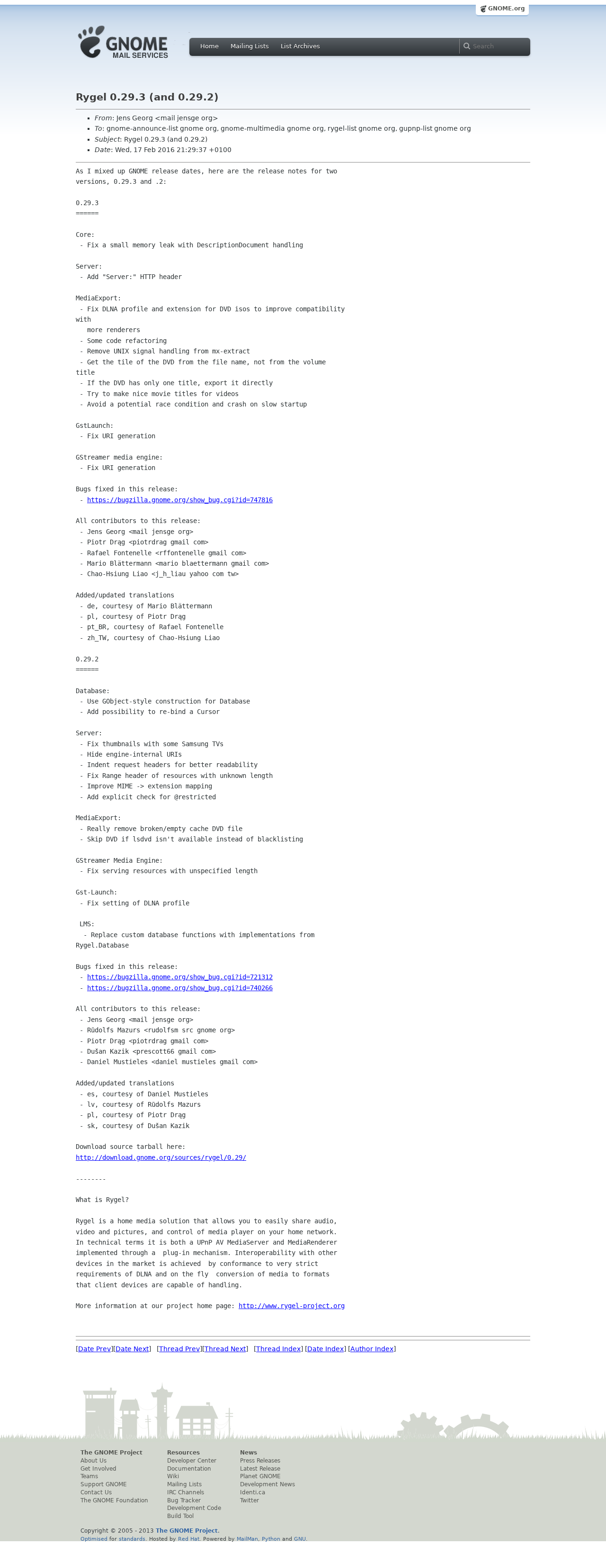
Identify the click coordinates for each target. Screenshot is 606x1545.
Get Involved (98, 1468)
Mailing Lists (250, 46)
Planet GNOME (260, 1476)
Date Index (325, 1349)
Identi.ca (252, 1492)
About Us (93, 1460)
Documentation (189, 1468)
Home (209, 46)
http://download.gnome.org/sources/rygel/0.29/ (161, 1157)
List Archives (300, 46)
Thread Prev (179, 1349)
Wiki (173, 1476)
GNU (300, 1539)
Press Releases (260, 1460)
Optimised (93, 1539)
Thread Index (278, 1349)
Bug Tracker (184, 1500)
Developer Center (191, 1460)
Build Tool (180, 1516)
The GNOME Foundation (114, 1500)
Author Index (371, 1349)
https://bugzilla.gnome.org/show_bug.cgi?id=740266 (180, 988)
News (248, 1452)
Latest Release (260, 1468)
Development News (267, 1484)
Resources (183, 1452)
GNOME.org (506, 8)
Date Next (132, 1349)
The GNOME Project (111, 1452)
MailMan (247, 1539)
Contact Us (96, 1492)
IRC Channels (185, 1492)
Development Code (194, 1508)
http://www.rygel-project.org (292, 1306)
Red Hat (188, 1539)
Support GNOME (103, 1484)
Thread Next (225, 1349)
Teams (89, 1476)
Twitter (249, 1500)
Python (271, 1539)
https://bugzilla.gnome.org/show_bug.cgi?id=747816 (180, 500)
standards (132, 1539)
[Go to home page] (137, 60)
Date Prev (94, 1349)
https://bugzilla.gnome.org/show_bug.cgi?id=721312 (180, 977)
